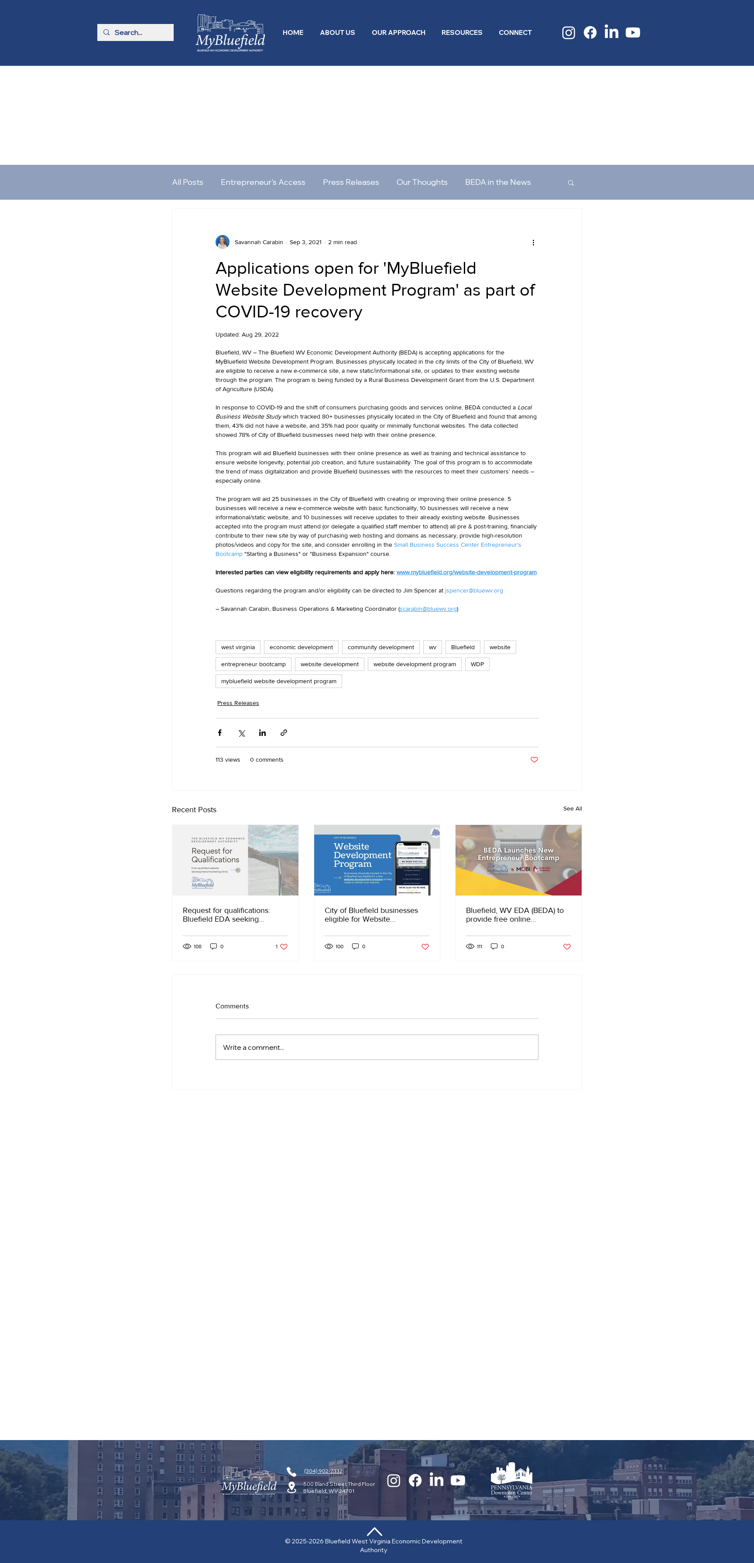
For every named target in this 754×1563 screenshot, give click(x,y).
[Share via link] (284, 645)
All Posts (187, 94)
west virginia (238, 559)
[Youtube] (632, 32)
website (500, 559)
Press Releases (351, 94)
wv (432, 559)
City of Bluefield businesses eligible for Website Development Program (371, 827)
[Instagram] (568, 32)
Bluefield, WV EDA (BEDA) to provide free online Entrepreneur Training (515, 827)
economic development (301, 559)
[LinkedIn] (611, 32)
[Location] (291, 1487)
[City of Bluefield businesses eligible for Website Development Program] (377, 772)
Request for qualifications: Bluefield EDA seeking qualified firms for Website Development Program (227, 827)
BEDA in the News (498, 94)
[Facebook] (590, 32)
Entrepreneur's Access (263, 94)
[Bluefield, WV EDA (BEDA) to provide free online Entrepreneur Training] (519, 772)
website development (330, 576)
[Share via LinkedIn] (262, 645)
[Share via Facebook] (220, 645)
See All (572, 720)
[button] (337, 32)
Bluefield (463, 559)
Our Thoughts (422, 94)
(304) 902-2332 (323, 1471)
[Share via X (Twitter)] (241, 645)
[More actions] (533, 154)
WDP (477, 576)
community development (381, 559)
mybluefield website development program (278, 593)
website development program (415, 576)
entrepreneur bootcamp (253, 576)
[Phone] (291, 1472)
